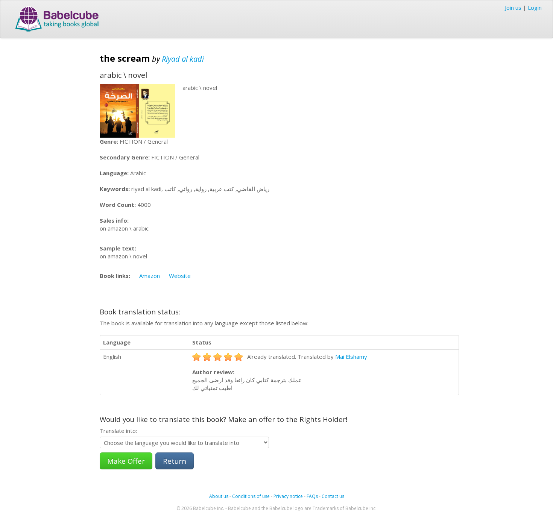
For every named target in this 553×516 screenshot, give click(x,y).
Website (180, 275)
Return (174, 461)
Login (535, 7)
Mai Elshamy (351, 356)
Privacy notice (288, 496)
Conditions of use (251, 496)
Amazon (149, 275)
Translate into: (118, 430)
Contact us (333, 496)
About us (218, 496)
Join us (513, 7)
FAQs (312, 496)
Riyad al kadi (183, 59)
